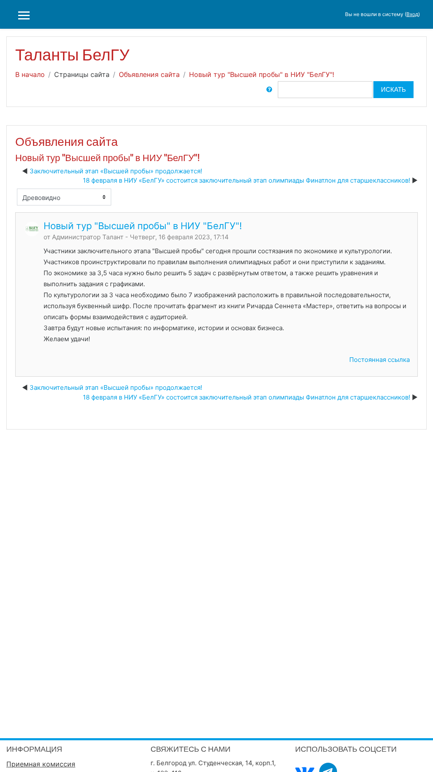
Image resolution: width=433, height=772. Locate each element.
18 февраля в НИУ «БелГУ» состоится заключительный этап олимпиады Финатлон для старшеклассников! (246, 180)
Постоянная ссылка (379, 360)
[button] (269, 89)
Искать (393, 89)
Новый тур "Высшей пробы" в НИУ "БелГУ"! (261, 74)
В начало (30, 74)
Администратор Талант (87, 237)
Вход (412, 14)
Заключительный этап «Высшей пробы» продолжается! (116, 171)
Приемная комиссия (40, 764)
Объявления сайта (149, 74)
